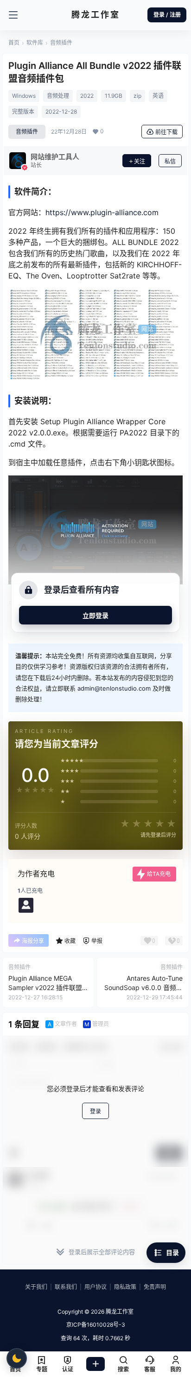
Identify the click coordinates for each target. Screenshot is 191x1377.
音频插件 (61, 42)
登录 (95, 1111)
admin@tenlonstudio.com (114, 688)
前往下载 (166, 132)
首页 (13, 42)
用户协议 (95, 1286)
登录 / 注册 (167, 14)
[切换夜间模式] (16, 1358)
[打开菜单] (13, 15)
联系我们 (66, 1286)
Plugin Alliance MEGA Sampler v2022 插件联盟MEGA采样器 (45, 987)
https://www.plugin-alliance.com (102, 212)
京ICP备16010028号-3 (95, 1324)
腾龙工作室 (119, 1311)
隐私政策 (125, 1286)
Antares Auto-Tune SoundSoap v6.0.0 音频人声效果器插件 (143, 987)
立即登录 (95, 615)
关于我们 (36, 1286)
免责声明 (155, 1286)
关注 (139, 161)
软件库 (34, 42)
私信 (170, 161)
